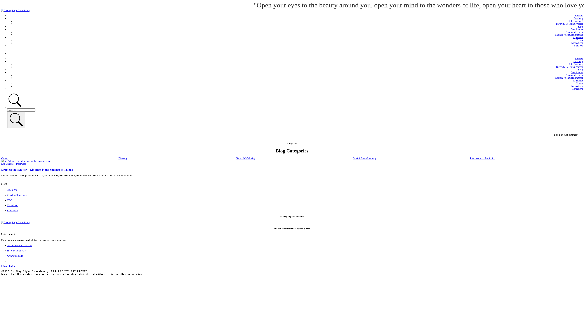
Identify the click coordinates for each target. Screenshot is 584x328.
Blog (580, 26)
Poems (579, 40)
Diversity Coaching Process (569, 23)
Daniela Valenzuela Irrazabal (569, 34)
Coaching (578, 18)
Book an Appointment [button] (566, 134)
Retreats (579, 15)
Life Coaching (576, 21)
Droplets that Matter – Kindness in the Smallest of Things (37, 169)
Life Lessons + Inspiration (13, 163)
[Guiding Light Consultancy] (15, 10)
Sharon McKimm (574, 32)
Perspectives (577, 43)
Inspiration (578, 37)
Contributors (577, 29)
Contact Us (577, 45)
